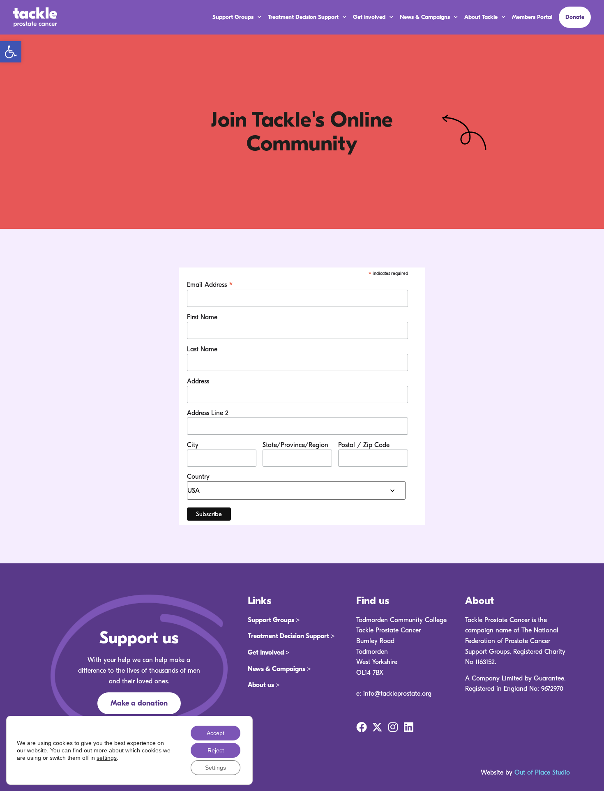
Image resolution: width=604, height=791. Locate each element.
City (192, 445)
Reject (215, 750)
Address (198, 381)
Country (198, 476)
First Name (202, 317)
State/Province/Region (295, 445)
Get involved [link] (369, 17)
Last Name (202, 349)
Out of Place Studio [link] (542, 772)
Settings (215, 767)
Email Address (210, 284)
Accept (215, 733)
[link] (10, 51)
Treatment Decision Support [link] (303, 17)
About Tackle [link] (481, 17)
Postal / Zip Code (364, 445)
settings (107, 757)
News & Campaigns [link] (425, 17)
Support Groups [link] (233, 17)
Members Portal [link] (532, 17)
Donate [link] (574, 17)
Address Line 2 (207, 413)
